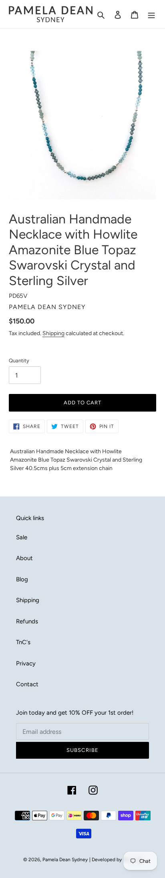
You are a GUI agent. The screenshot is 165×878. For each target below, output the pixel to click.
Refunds (27, 621)
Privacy (26, 663)
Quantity (19, 361)
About (24, 558)
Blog (22, 579)
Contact (27, 684)
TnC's (23, 642)
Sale (21, 537)
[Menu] (151, 14)
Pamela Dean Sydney (65, 859)
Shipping (53, 333)
